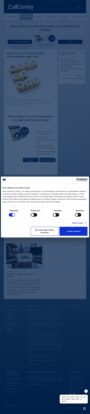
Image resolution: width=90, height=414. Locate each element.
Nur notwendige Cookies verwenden (44, 231)
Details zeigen (77, 223)
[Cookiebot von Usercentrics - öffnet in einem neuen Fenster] (77, 180)
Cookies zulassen (73, 231)
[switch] (34, 215)
